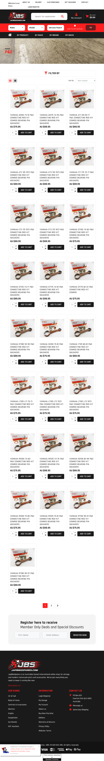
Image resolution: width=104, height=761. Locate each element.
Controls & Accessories (17, 704)
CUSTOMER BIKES (53, 2)
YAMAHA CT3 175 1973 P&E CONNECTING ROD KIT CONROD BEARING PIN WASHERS (52, 233)
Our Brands (12, 722)
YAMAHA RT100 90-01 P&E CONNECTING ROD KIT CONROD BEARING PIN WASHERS (81, 520)
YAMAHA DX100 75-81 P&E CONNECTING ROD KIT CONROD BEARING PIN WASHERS (51, 348)
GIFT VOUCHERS (70, 2)
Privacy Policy (44, 726)
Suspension (13, 717)
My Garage (43, 700)
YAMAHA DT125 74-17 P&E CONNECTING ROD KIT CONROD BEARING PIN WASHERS (21, 291)
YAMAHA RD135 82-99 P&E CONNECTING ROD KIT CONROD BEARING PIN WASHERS (81, 462)
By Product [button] (22, 35)
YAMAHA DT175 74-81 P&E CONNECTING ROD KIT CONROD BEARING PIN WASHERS (51, 291)
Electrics (11, 709)
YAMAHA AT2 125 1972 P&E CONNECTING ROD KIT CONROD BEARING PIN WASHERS (22, 176)
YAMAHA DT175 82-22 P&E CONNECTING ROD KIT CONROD (81, 289)
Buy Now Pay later (46, 713)
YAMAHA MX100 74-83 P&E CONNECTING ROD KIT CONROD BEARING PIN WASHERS (22, 462)
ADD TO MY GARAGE (75, 29)
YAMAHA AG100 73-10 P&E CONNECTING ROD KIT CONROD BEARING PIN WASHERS (22, 119)
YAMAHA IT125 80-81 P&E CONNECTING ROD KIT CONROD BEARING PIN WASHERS (80, 348)
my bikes (69, 35)
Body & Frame (14, 700)
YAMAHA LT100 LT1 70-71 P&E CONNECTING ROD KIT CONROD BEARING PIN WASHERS (22, 405)
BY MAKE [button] (39, 35)
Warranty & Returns (47, 722)
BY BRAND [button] (54, 35)
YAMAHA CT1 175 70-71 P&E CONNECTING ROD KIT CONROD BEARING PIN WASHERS (81, 176)
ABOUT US (26, 2)
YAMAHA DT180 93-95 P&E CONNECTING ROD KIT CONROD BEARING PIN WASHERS (22, 348)
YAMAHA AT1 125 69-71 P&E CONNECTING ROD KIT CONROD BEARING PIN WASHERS (81, 119)
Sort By (71, 80)
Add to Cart (26, 132)
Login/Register (33, 7)
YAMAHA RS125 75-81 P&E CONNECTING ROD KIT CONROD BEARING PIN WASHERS (51, 520)
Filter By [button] (54, 73)
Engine (11, 713)
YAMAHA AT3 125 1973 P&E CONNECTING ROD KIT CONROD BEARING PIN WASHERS (52, 176)
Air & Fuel (12, 696)
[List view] (15, 81)
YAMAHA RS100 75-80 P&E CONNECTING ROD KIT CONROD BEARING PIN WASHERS (22, 520)
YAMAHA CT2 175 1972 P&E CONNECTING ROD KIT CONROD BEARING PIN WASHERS (22, 233)
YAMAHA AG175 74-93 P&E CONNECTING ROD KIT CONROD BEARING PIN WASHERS (52, 119)
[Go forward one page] (57, 605)
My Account (76, 17)
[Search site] (63, 16)
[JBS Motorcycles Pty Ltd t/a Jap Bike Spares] (17, 16)
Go (91, 27)
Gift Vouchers (13, 726)
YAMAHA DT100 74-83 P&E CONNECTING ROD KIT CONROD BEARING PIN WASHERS (81, 233)
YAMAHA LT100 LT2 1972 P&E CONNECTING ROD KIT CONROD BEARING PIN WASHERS (51, 405)
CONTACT (84, 2)
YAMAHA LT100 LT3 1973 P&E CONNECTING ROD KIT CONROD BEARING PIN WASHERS (81, 405)
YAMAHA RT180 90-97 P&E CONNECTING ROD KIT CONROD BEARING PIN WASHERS (22, 577)
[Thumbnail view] (10, 81)
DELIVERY (38, 2)
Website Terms (45, 730)
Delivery (42, 717)
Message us (78, 705)
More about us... (14, 685)
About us (42, 709)
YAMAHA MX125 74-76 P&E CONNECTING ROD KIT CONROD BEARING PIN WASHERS (52, 462)
